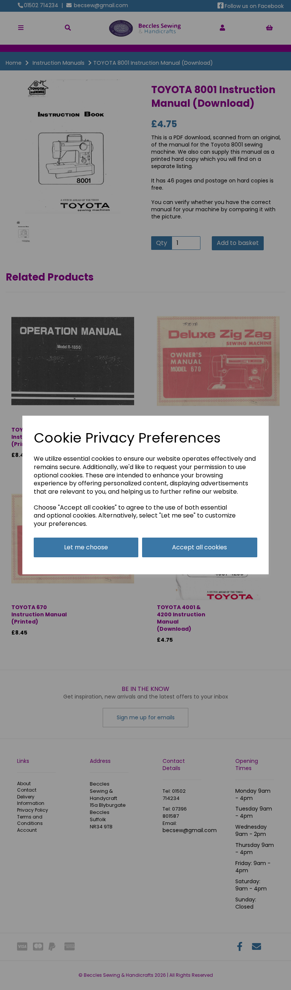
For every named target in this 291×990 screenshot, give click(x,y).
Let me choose (86, 547)
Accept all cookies (199, 547)
